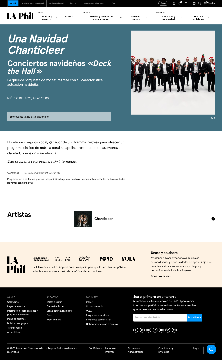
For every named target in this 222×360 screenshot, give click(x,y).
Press (49, 315)
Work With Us (54, 320)
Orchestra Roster (56, 306)
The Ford (73, 3)
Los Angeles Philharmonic (94, 3)
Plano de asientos (16, 319)
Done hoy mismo (160, 276)
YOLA (113, 3)
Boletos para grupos (17, 323)
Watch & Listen (54, 302)
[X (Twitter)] (142, 330)
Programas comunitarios (98, 320)
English (196, 348)
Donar (163, 3)
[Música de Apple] (174, 330)
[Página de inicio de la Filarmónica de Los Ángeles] (20, 15)
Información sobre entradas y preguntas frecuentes (22, 313)
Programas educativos (97, 315)
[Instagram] (148, 330)
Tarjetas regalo (15, 328)
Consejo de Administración (135, 350)
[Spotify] (167, 330)
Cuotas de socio (94, 306)
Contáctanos (95, 348)
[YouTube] (161, 330)
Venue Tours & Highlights (59, 311)
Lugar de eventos (16, 306)
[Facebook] (135, 330)
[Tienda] (186, 3)
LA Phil (13, 3)
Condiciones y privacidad (165, 350)
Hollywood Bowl (56, 3)
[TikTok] (155, 330)
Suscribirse (194, 317)
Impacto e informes (110, 350)
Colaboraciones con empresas (102, 324)
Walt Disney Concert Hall (33, 3)
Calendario (13, 302)
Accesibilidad (14, 332)
